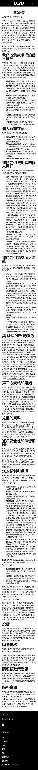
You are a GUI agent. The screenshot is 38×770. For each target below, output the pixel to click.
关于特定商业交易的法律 (10, 765)
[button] (3, 3)
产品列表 (5, 741)
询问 (3, 749)
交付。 (4, 753)
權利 (9, 305)
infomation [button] (5, 732)
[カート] (35, 3)
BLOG (3, 745)
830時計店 (5, 715)
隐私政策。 (5, 761)
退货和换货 (5, 757)
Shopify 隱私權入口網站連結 (16, 379)
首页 (3, 737)
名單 (18, 640)
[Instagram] (3, 724)
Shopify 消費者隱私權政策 (15, 374)
